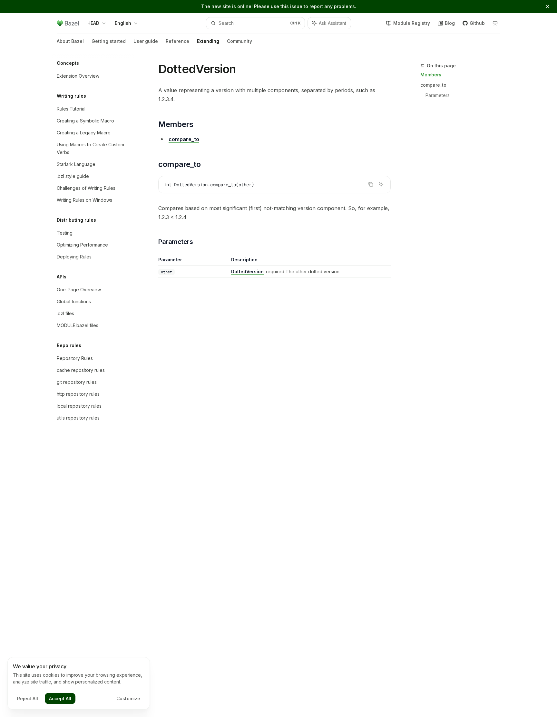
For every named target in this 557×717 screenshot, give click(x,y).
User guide (145, 41)
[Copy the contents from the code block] (370, 184)
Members (430, 74)
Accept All (60, 698)
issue (296, 6)
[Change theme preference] (495, 23)
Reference (177, 41)
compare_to (433, 85)
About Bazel (70, 41)
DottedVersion (247, 271)
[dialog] (79, 683)
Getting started (109, 41)
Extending (208, 41)
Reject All (27, 698)
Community (239, 41)
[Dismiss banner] (547, 6)
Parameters (437, 95)
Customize (128, 698)
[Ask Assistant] (381, 184)
